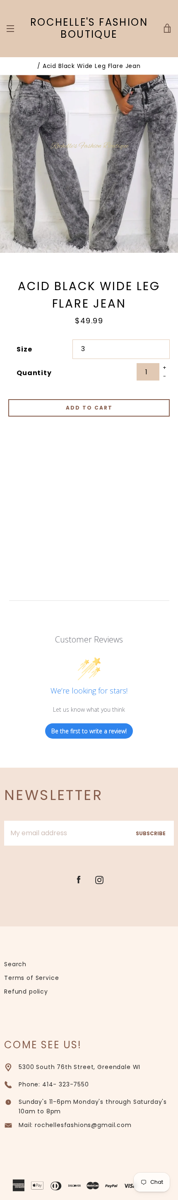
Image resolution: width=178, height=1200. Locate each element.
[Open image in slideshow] (89, 164)
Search (15, 964)
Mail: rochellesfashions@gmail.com (75, 1125)
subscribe (151, 833)
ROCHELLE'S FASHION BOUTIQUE (89, 29)
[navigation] (10, 28)
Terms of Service (31, 978)
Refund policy (26, 991)
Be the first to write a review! (89, 731)
